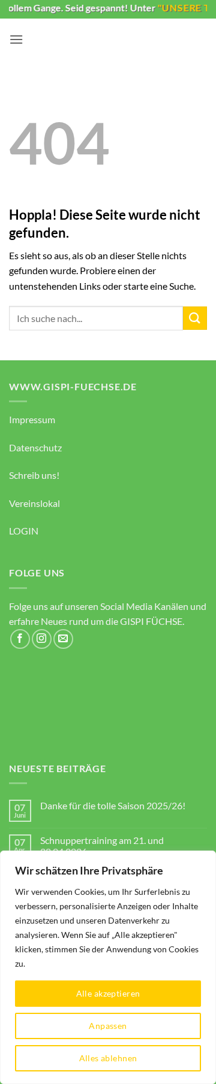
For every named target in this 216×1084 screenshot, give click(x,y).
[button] (16, 39)
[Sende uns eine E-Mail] (63, 639)
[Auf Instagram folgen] (42, 639)
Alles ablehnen (108, 1058)
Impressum (32, 419)
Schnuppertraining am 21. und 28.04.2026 (102, 845)
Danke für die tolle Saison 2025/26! (112, 805)
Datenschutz (35, 447)
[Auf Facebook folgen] (20, 639)
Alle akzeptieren (108, 993)
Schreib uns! (34, 475)
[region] (108, 967)
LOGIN (23, 530)
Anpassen (108, 1026)
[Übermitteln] (195, 318)
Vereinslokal (34, 503)
